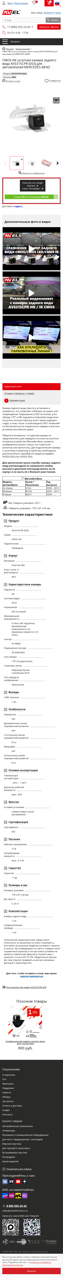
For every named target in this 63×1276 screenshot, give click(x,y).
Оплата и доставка (12, 1105)
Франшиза (7, 1083)
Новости (6, 1092)
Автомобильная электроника (17, 1126)
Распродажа (8, 1157)
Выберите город (52, 12)
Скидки (6, 1110)
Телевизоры (8, 1130)
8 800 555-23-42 (16, 1206)
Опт (4, 1079)
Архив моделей (10, 1161)
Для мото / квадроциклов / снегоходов (22, 1139)
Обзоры (6, 1096)
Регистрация (21, 3)
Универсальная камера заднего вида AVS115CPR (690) (25, 1042)
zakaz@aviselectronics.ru (15, 1210)
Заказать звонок (49, 27)
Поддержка (8, 1088)
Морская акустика (11, 1143)
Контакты (7, 1114)
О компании (8, 1074)
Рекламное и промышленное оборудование (25, 1135)
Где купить (8, 1101)
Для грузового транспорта (16, 1148)
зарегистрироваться (31, 976)
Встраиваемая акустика (14, 1152)
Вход (9, 3)
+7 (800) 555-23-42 (18, 27)
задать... (19, 206)
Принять (31, 1271)
